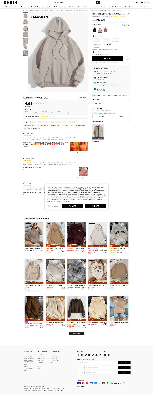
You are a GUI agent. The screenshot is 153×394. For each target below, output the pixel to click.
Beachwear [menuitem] (45, 6)
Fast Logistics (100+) (29, 125)
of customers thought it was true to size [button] (105, 49)
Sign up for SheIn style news (86, 359)
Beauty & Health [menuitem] (114, 6)
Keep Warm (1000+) (29, 122)
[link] (137, 2)
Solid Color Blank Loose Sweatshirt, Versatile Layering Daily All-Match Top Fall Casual (98, 322)
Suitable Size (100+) (68, 125)
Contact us (53, 354)
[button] (145, 2)
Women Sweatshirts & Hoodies (52, 10)
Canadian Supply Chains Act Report (28, 361)
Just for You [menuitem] (17, 6)
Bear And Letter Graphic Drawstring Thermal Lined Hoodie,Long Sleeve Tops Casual (34, 285)
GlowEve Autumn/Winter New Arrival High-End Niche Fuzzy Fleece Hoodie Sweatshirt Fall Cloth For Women (55, 322)
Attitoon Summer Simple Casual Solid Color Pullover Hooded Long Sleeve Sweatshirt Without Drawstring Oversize (98, 250)
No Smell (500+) (72, 122)
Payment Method (55, 356)
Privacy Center (27, 388)
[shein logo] (10, 2)
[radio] (94, 30)
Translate (25, 146)
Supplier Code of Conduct (28, 363)
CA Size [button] (98, 36)
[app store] (105, 355)
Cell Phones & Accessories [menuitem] (136, 6)
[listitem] (98, 131)
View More (76, 333)
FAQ (52, 362)
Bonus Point (54, 358)
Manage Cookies (50, 388)
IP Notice (38, 390)
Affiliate (39, 369)
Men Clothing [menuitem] (72, 6)
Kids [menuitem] (79, 6)
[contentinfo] (104, 383)
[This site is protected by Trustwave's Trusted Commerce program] (78, 386)
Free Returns (41, 356)
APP (105, 351)
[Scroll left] (145, 6)
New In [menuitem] (23, 6)
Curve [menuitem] (51, 6)
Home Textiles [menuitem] (124, 6)
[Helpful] (77, 153)
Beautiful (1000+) (80, 125)
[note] (55, 245)
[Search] (98, 2)
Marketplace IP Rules (29, 390)
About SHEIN (27, 354)
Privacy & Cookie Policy (39, 388)
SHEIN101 (26, 370)
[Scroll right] (147, 6)
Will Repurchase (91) (42, 122)
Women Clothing (40, 10)
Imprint (44, 390)
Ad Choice (50, 390)
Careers (26, 366)
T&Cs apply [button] (100, 79)
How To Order (41, 358)
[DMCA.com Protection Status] (82, 386)
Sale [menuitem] (28, 6)
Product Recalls (54, 360)
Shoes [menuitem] (106, 6)
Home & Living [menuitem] (86, 6)
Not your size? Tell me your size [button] (100, 54)
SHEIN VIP (40, 364)
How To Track (41, 360)
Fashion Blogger (28, 356)
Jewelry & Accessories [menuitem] (97, 6)
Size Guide (40, 362)
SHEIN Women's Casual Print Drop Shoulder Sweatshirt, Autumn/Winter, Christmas (55, 285)
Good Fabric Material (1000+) (57, 122)
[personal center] (134, 2)
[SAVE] (127, 58)
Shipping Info (41, 354)
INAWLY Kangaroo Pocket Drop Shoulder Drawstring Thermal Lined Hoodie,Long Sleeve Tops (119, 322)
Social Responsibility (29, 358)
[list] (89, 355)
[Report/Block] (87, 153)
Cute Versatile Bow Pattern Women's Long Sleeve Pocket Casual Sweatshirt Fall (76, 248)
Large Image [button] (126, 25)
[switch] (53, 116)
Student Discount (28, 368)
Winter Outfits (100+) (43, 125)
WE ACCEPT (80, 380)
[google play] (108, 355)
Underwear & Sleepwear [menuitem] (60, 6)
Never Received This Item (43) (32, 128)
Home (24, 10)
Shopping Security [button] (102, 82)
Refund (39, 366)
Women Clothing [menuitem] (35, 6)
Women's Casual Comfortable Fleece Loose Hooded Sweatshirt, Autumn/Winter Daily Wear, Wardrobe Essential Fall (34, 323)
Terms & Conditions (61, 388)
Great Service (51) (55, 125)
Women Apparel (31, 10)
